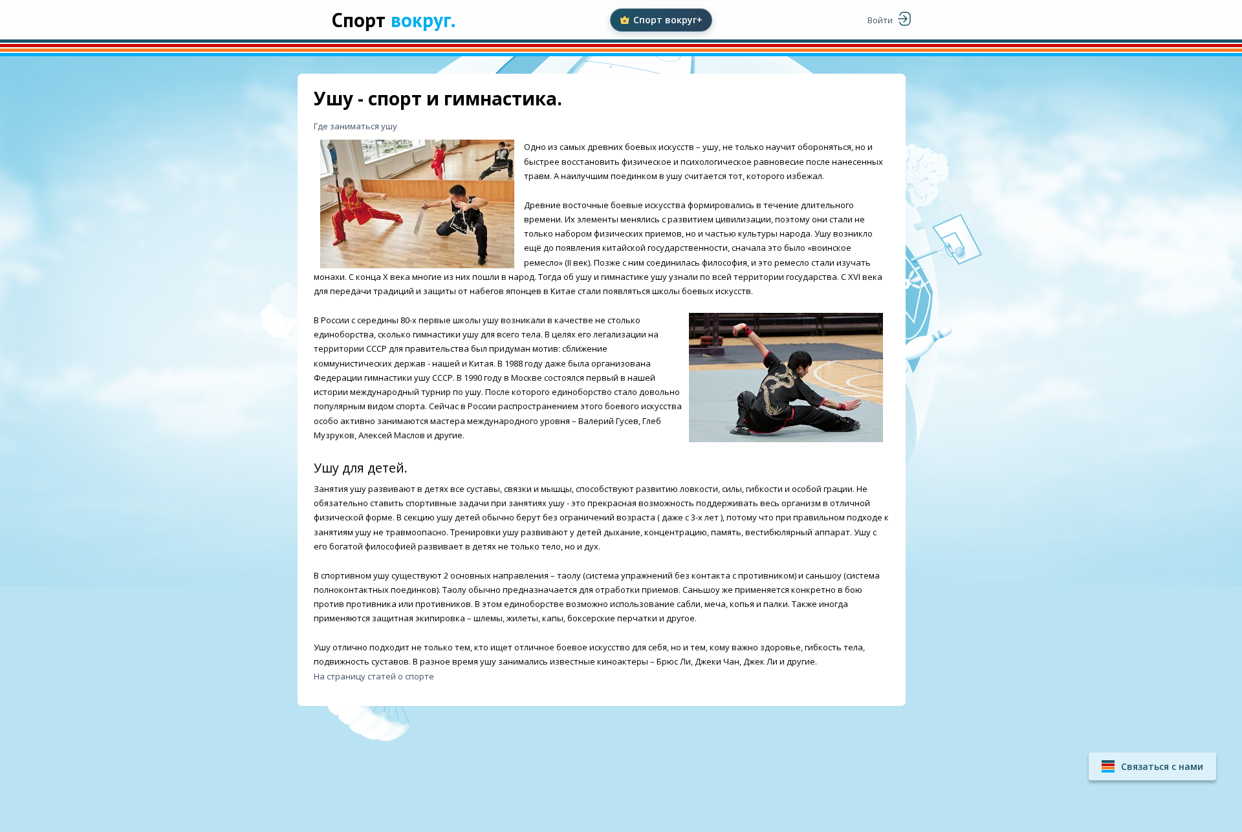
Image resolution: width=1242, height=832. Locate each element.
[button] (1152, 766)
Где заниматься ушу (355, 126)
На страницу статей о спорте (374, 676)
